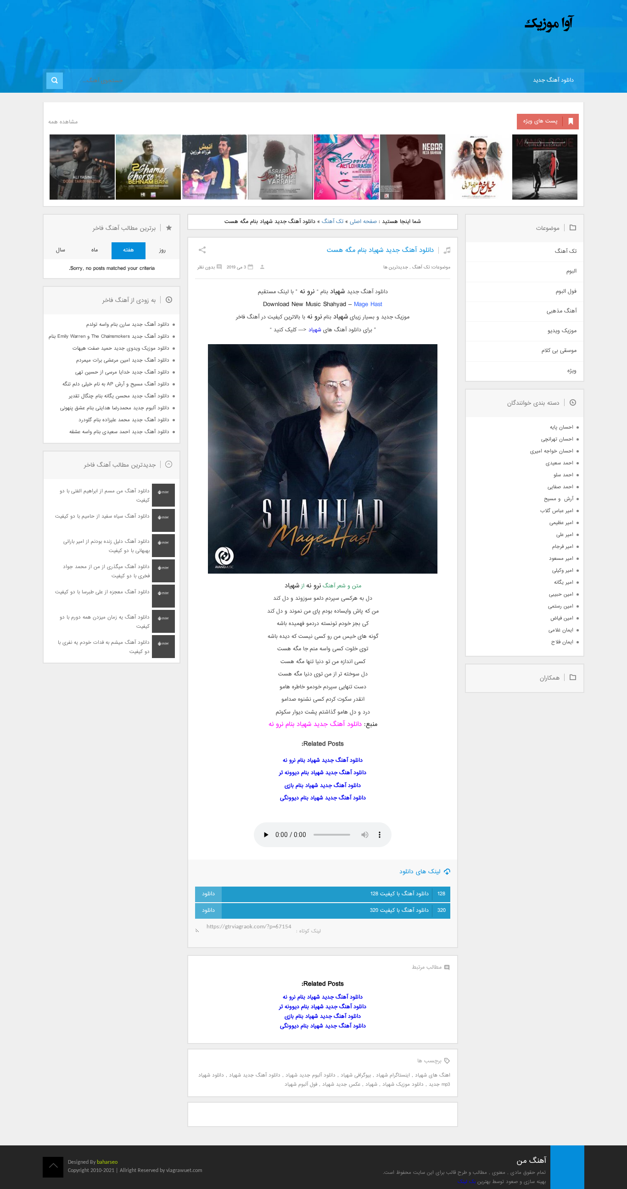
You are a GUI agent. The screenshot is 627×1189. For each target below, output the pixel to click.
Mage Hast (368, 304)
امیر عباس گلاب (556, 511)
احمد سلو (563, 475)
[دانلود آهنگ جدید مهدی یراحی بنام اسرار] (280, 167)
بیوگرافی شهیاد (356, 1075)
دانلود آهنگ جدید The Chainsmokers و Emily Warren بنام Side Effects (108, 336)
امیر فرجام (562, 546)
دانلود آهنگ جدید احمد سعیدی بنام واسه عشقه (119, 432)
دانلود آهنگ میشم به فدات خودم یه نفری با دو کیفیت (104, 647)
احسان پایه (561, 427)
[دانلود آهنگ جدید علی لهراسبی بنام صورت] (346, 167)
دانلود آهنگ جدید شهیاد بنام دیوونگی (323, 798)
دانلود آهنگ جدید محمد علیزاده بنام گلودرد (123, 420)
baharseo (107, 1162)
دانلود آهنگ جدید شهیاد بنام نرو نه (315, 724)
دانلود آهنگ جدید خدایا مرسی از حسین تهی (122, 372)
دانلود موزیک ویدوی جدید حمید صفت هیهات (121, 348)
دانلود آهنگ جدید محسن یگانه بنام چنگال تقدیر (119, 396)
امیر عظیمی (561, 523)
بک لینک (467, 1182)
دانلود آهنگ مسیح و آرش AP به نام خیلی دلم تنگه (115, 384)
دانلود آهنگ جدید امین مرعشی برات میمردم (122, 360)
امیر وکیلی (562, 570)
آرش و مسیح (558, 499)
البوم (571, 271)
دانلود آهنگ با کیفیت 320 (408, 910)
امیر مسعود (561, 558)
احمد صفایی (560, 487)
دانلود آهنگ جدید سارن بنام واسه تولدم (127, 324)
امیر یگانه (563, 582)
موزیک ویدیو (562, 331)
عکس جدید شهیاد (341, 1084)
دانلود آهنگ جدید (553, 80)
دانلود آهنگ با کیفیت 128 (407, 894)
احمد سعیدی (559, 463)
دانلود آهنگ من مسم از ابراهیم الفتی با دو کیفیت (105, 496)
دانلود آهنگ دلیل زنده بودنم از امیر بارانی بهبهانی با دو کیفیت (106, 546)
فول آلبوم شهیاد (301, 1084)
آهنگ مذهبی (562, 311)
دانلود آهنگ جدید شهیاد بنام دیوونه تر (322, 773)
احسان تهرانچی (557, 439)
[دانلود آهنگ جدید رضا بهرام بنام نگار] (412, 167)
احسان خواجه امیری (551, 451)
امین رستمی (560, 606)
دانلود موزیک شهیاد (403, 1084)
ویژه (572, 371)
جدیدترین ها (395, 267)
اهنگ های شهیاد (432, 1075)
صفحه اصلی (363, 222)
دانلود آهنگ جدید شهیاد (254, 1075)
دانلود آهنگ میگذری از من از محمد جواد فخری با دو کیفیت (106, 572)
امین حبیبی (561, 594)
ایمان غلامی (561, 630)
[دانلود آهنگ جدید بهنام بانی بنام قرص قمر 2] (148, 167)
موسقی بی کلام (559, 351)
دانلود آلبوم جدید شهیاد (311, 1075)
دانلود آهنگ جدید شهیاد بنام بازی (323, 786)
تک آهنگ (332, 222)
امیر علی (564, 534)
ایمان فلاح (562, 642)
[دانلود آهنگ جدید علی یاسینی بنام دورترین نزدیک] (82, 167)
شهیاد (314, 330)
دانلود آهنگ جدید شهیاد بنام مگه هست (380, 250)
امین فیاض (561, 618)
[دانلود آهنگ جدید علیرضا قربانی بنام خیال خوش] (478, 167)
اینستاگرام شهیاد (393, 1075)
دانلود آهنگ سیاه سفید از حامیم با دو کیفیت (102, 516)
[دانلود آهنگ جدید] (473, 24)
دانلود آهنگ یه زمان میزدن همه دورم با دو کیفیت (105, 622)
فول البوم (566, 291)
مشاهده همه (63, 122)
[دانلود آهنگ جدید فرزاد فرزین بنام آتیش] (214, 167)
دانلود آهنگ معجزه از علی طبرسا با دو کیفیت (102, 592)
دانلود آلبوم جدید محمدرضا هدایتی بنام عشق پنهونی (114, 408)
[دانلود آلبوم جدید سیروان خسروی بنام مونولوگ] (544, 167)
